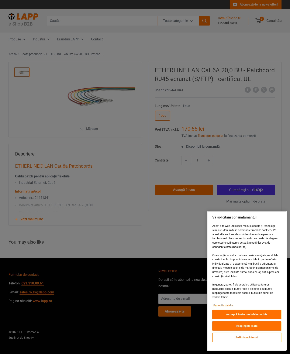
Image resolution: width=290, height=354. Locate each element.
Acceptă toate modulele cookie (246, 314)
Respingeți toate (247, 325)
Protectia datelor (223, 305)
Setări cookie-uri (246, 337)
